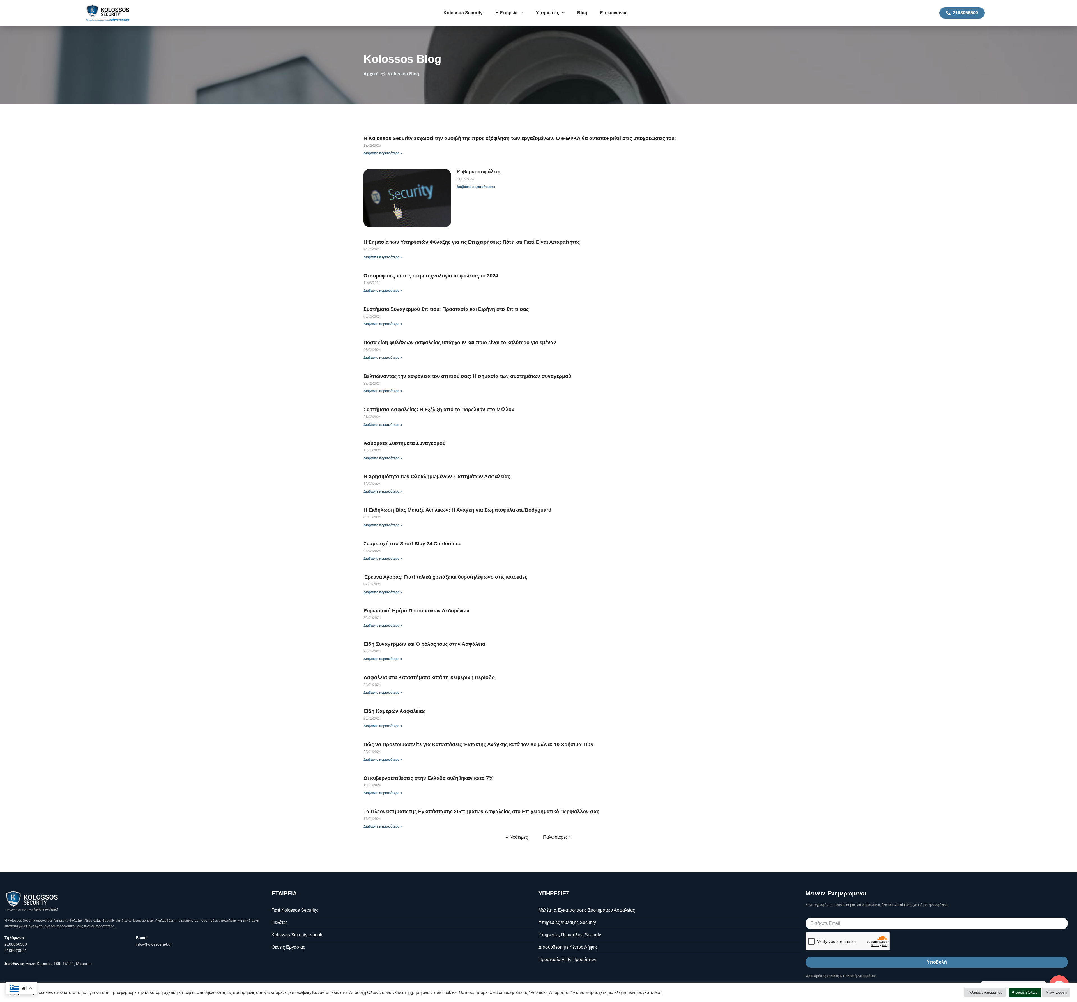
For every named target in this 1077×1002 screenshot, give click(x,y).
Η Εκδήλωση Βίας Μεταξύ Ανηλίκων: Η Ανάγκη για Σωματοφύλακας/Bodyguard (457, 510)
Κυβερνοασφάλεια (479, 171)
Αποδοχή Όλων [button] (1024, 992)
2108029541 (15, 950)
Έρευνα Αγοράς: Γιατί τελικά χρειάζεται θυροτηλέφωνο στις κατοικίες (445, 577)
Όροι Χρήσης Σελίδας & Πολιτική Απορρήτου (841, 976)
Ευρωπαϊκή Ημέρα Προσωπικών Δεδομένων (416, 610)
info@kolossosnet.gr (154, 944)
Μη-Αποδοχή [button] (1056, 992)
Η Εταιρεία (506, 12)
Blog (582, 12)
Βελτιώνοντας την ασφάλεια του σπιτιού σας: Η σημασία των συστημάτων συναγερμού (467, 376)
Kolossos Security (463, 12)
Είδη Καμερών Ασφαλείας (394, 711)
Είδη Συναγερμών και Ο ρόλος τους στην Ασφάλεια (424, 644)
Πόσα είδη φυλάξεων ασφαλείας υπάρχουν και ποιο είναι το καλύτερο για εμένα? (459, 342)
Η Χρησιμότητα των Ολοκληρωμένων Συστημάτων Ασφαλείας (436, 476)
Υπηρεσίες (547, 12)
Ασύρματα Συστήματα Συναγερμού (404, 443)
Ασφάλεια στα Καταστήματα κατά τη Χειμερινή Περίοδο (429, 677)
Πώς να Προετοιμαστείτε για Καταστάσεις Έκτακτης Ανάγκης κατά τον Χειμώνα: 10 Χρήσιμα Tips (478, 744)
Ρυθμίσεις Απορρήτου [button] (985, 992)
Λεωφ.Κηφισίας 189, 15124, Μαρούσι (59, 963)
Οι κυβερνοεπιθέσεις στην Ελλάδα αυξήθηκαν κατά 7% (428, 778)
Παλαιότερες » (557, 837)
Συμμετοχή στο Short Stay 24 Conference (412, 543)
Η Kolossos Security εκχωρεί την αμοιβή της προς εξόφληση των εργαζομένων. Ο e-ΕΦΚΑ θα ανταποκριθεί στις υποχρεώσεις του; (519, 138)
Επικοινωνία (613, 12)
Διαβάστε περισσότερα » (382, 153)
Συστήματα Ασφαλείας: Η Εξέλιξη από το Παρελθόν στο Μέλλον (438, 409)
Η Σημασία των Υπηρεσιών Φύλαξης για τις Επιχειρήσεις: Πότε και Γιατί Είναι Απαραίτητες (471, 242)
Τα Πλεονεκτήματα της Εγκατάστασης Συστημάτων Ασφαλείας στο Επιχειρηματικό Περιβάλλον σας (481, 811)
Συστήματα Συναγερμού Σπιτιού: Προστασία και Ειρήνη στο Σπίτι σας (446, 309)
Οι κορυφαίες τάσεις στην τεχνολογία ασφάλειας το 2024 (430, 276)
